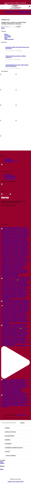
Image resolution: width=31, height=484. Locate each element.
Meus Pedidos (8, 162)
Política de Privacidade (10, 176)
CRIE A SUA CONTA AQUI (15, 481)
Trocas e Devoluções (9, 179)
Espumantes (7, 35)
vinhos (5, 38)
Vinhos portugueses (9, 39)
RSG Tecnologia (21, 415)
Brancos (6, 34)
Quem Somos (7, 174)
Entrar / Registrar (11, 455)
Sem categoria (7, 36)
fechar (3, 28)
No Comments (19, 50)
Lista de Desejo (8, 159)
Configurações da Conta (10, 160)
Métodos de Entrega (9, 177)
